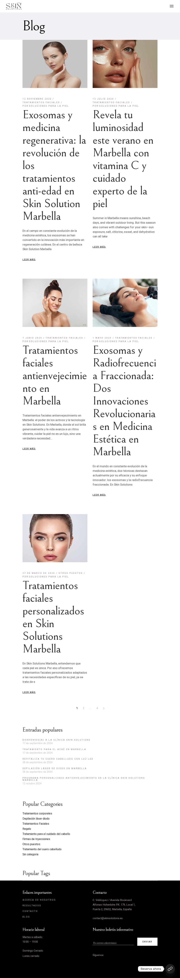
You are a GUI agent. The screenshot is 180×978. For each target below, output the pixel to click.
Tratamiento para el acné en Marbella (54, 749)
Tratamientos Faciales (41, 102)
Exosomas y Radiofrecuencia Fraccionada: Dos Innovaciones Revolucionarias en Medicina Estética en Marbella (124, 401)
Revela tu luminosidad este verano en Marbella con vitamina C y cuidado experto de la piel (123, 159)
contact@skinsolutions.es (108, 918)
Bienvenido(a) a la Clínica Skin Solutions (56, 740)
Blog (26, 916)
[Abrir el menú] (171, 6)
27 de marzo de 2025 (38, 573)
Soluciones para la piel (45, 106)
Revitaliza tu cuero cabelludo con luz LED (58, 759)
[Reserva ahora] (170, 969)
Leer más (29, 259)
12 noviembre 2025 (37, 98)
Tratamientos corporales (37, 813)
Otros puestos (71, 573)
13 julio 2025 (103, 98)
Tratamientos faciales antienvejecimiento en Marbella (54, 375)
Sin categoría (30, 854)
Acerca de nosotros (39, 900)
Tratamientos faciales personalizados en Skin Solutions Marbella (53, 617)
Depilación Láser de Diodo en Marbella (54, 768)
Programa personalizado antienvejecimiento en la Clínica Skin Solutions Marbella (83, 779)
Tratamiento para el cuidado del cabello (46, 834)
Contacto (30, 911)
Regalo (26, 829)
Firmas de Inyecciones (36, 839)
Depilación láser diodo (36, 819)
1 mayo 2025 (102, 337)
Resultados (31, 905)
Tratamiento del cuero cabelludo (42, 849)
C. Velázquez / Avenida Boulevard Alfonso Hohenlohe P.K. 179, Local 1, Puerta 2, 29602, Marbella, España (114, 904)
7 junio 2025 (32, 337)
